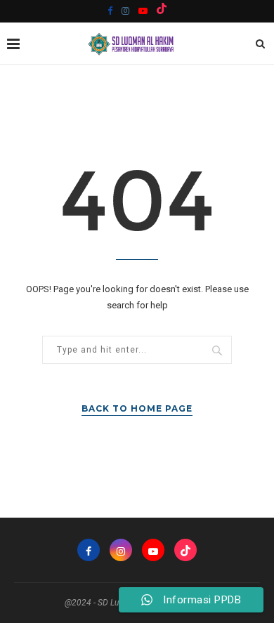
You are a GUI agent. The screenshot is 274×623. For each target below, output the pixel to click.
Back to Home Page (137, 408)
